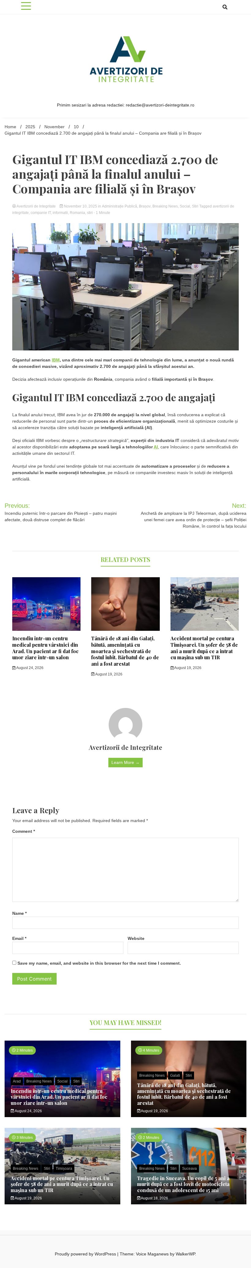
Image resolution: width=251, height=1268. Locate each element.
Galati (175, 1075)
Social (185, 206)
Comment (23, 831)
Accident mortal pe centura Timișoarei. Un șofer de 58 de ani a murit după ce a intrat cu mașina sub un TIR (204, 647)
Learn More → (125, 762)
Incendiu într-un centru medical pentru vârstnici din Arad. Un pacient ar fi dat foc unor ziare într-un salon (45, 647)
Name (19, 913)
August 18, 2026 (154, 1198)
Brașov (145, 206)
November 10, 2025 (80, 206)
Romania (77, 213)
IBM (56, 359)
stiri (90, 213)
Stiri (195, 206)
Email (19, 938)
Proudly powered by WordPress (86, 1253)
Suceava (189, 1168)
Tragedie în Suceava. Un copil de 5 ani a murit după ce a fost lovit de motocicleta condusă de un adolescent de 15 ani (183, 1184)
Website (136, 938)
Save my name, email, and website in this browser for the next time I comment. (99, 963)
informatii (60, 213)
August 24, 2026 (29, 668)
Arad (17, 1081)
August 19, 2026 (108, 674)
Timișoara (64, 1168)
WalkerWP (185, 1253)
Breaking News (165, 206)
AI (156, 446)
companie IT (41, 213)
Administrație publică (119, 206)
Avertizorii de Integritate (36, 206)
